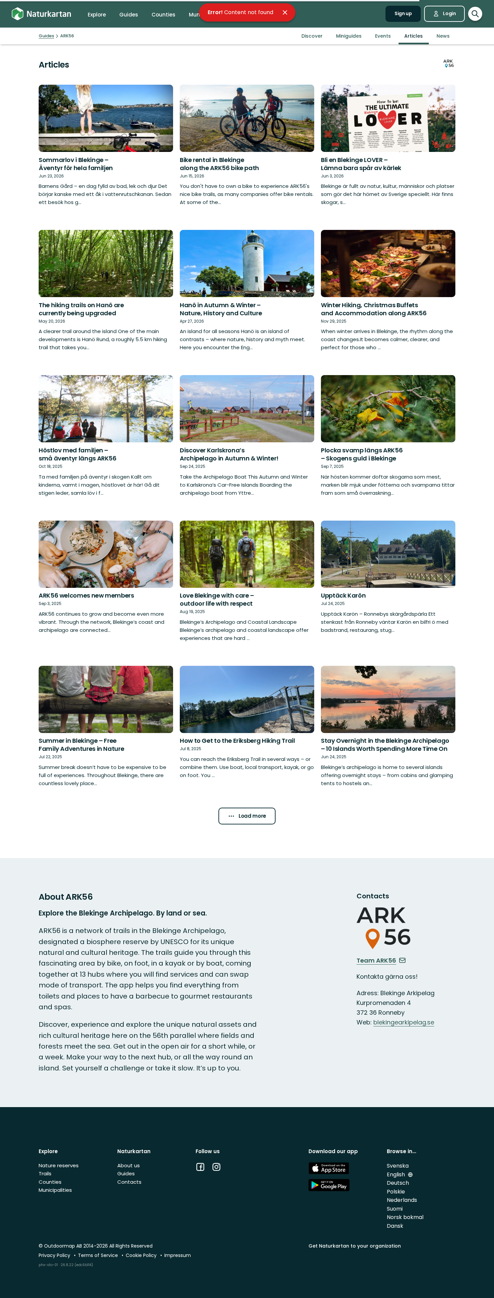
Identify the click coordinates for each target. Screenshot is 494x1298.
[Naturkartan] (41, 14)
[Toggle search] (475, 14)
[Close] (285, 12)
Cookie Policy (142, 1255)
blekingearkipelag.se (403, 1022)
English (396, 1174)
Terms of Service (98, 1255)
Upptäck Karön (343, 595)
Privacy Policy (55, 1255)
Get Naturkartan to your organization (354, 1246)
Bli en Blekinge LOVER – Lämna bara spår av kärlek (361, 164)
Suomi (395, 1209)
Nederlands (402, 1200)
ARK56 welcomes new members (86, 595)
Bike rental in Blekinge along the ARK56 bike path (219, 164)
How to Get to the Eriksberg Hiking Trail (237, 740)
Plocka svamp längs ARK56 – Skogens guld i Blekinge (362, 454)
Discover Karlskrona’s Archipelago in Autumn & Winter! (229, 454)
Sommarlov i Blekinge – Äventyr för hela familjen (76, 164)
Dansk (395, 1226)
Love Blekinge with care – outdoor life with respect (217, 599)
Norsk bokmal (405, 1217)
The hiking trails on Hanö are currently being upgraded (81, 309)
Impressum (177, 1255)
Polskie (396, 1191)
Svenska (398, 1166)
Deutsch (398, 1183)
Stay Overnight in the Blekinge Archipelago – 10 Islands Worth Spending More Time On (385, 744)
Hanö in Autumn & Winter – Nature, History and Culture (221, 309)
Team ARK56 (376, 961)
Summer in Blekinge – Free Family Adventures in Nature (81, 744)
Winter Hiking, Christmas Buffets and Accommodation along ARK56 (374, 309)
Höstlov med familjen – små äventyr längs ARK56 (78, 454)
